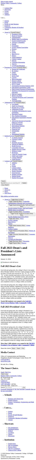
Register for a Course (18, 107)
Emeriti (14, 44)
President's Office (17, 34)
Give (9, 372)
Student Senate (16, 176)
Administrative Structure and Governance (20, 203)
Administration (16, 37)
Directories (7, 9)
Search (3, 181)
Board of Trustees (17, 36)
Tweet (18, 348)
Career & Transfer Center (19, 154)
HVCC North (16, 84)
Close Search (5, 185)
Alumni (6, 29)
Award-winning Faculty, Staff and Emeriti (20, 208)
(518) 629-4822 (5, 382)
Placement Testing (17, 114)
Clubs (13, 164)
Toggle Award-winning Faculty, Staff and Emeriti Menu (21, 205)
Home (6, 188)
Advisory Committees (18, 42)
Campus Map (8, 8)
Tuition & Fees (16, 127)
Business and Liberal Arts (15, 399)
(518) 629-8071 (5, 359)
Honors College (16, 81)
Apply (2, 372)
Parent (6, 22)
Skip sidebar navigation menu (9, 196)
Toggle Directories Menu (15, 241)
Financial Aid (16, 129)
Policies (14, 60)
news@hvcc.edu (5, 361)
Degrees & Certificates (18, 69)
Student (6, 21)
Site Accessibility (13, 445)
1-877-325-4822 (5, 384)
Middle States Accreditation (20, 39)
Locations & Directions (15, 239)
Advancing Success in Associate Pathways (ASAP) (21, 121)
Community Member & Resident (14, 27)
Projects (14, 49)
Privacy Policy (12, 447)
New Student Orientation (19, 116)
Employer (7, 26)
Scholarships (15, 131)
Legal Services (16, 159)
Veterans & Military (17, 144)
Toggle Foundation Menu (15, 211)
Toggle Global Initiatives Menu (17, 225)
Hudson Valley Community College (11, 3)
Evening (14, 74)
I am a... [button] (3, 17)
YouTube (22, 389)
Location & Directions (18, 65)
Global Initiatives (17, 57)
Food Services (16, 173)
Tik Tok (16, 389)
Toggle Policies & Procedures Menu (18, 230)
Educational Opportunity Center (21, 87)
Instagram (10, 389)
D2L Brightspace (13, 427)
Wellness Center (16, 151)
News (13, 51)
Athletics (7, 14)
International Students (18, 126)
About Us (7, 190)
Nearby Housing (17, 171)
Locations (11, 432)
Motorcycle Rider (17, 96)
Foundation (15, 46)
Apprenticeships (16, 101)
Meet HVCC (15, 54)
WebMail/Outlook (13, 429)
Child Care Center (17, 156)
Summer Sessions (17, 82)
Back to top (4, 374)
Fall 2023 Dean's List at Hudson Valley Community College (16, 302)
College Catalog (16, 59)
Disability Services (17, 142)
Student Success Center (18, 149)
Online (14, 72)
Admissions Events (17, 109)
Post (23, 348)
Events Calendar (13, 220)
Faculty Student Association (20, 47)
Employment (12, 443)
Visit (6, 372)
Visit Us (14, 64)
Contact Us (4, 380)
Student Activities (17, 174)
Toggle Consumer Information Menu (18, 234)
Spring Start (15, 76)
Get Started (15, 104)
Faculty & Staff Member (11, 24)
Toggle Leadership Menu (15, 201)
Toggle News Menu (14, 218)
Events (14, 52)
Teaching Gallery (17, 169)
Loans (13, 132)
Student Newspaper (17, 178)
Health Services (16, 146)
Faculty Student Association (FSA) (18, 217)
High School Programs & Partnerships (23, 89)
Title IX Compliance (14, 448)
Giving (6, 11)
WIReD (10, 431)
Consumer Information (18, 62)
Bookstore (15, 152)
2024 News (7, 193)
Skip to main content (7, 1)
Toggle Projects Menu (14, 243)
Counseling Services (18, 147)
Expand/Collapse (15, 32)
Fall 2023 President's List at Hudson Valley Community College (18, 344)
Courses (14, 77)
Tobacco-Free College (14, 450)
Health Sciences (12, 400)
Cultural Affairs (16, 168)
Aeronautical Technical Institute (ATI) (23, 86)
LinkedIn (27, 389)
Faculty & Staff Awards (19, 41)
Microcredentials (17, 79)
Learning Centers (17, 139)
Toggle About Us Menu (17, 199)
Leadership (26, 201)
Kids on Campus (17, 94)
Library (6, 13)
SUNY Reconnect (17, 124)
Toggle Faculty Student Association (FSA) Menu (22, 214)
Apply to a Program (17, 106)
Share (13, 348)
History (14, 56)
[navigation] (18, 5)
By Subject (15, 71)
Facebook (3, 389)
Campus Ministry (17, 157)
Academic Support (17, 138)
